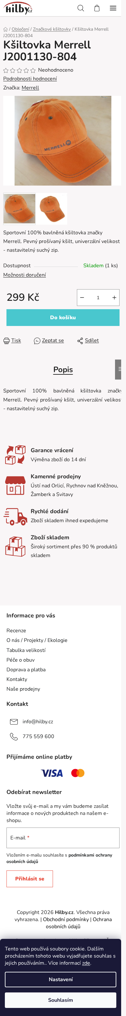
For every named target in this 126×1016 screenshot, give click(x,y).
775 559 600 (38, 736)
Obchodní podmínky (66, 919)
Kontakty (16, 679)
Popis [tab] (63, 369)
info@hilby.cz (38, 721)
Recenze (16, 630)
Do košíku (63, 317)
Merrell (30, 87)
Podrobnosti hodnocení (30, 78)
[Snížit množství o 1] (82, 298)
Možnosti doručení (24, 275)
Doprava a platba (26, 669)
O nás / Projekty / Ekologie (37, 640)
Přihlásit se (29, 878)
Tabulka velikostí (26, 650)
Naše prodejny (23, 689)
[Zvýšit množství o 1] (114, 298)
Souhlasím (60, 1000)
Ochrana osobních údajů (79, 923)
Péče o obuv (20, 660)
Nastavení (61, 979)
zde (86, 963)
